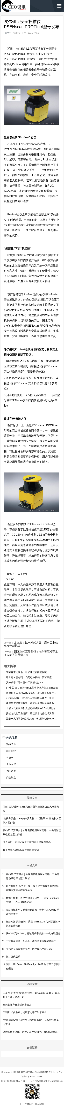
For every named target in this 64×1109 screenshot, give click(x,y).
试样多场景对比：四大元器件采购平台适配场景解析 (30, 1032)
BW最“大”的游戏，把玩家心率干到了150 (24, 1012)
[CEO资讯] (15, 10)
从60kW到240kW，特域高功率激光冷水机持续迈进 (33, 933)
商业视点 (11, 777)
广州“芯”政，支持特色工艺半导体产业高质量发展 (32, 687)
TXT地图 (29, 1104)
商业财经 (11, 750)
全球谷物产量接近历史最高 (17, 1004)
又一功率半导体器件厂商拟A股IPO (24, 682)
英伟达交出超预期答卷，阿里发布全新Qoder (29, 949)
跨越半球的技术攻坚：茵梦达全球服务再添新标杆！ (33, 703)
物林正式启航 (13, 956)
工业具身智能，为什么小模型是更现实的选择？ (31, 941)
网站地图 (39, 1104)
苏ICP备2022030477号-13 (13, 1081)
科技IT (8, 33)
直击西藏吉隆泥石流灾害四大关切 (21, 849)
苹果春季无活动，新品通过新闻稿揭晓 (26, 672)
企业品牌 (11, 764)
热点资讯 (11, 744)
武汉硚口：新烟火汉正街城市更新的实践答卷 (27, 842)
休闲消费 (11, 771)
